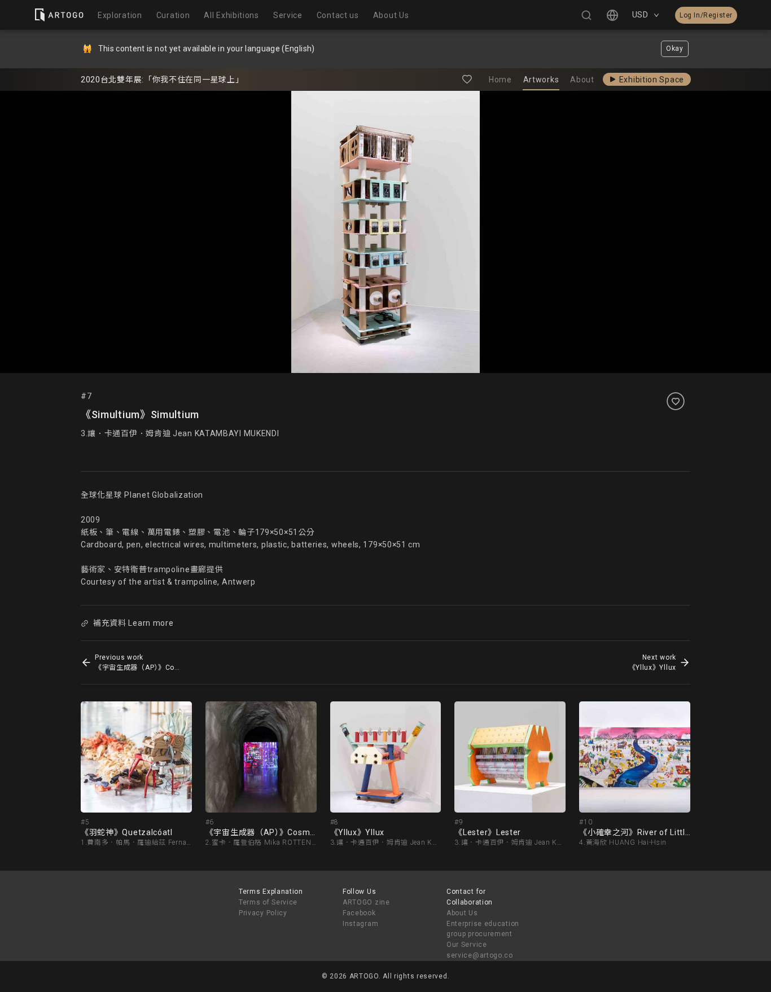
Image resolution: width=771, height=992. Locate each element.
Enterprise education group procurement (482, 929)
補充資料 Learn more (133, 622)
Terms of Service (268, 902)
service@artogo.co (479, 955)
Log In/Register (706, 15)
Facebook (359, 913)
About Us (462, 913)
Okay (675, 48)
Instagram (360, 924)
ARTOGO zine (366, 902)
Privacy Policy (263, 913)
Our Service (466, 945)
